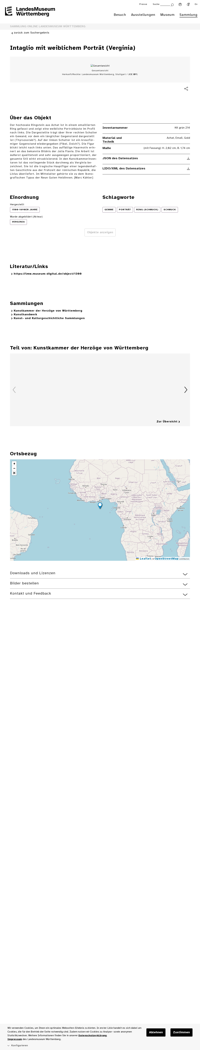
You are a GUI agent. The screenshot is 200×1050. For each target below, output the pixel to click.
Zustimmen (181, 1032)
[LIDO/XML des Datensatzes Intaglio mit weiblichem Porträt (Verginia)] (188, 168)
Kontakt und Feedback (30, 594)
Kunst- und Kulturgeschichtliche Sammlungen (49, 318)
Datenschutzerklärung (92, 1035)
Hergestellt (17, 204)
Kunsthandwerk (25, 314)
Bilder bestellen (24, 583)
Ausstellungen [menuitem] (143, 15)
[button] (100, 506)
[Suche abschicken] (172, 4)
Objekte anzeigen (100, 232)
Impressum (15, 1039)
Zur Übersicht (167, 421)
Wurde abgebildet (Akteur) (26, 216)
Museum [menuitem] (167, 15)
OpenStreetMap (167, 558)
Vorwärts (186, 389)
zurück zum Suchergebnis (31, 32)
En (196, 4)
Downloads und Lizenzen (32, 573)
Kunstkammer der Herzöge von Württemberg (48, 310)
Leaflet (145, 558)
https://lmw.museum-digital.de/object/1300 (48, 273)
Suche (156, 4)
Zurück (14, 389)
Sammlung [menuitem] (189, 15)
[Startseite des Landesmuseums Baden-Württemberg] (30, 13)
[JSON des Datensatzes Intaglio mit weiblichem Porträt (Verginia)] (188, 158)
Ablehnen (156, 1032)
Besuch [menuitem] (120, 15)
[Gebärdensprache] (188, 4)
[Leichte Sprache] (180, 4)
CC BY (133, 74)
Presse (143, 4)
